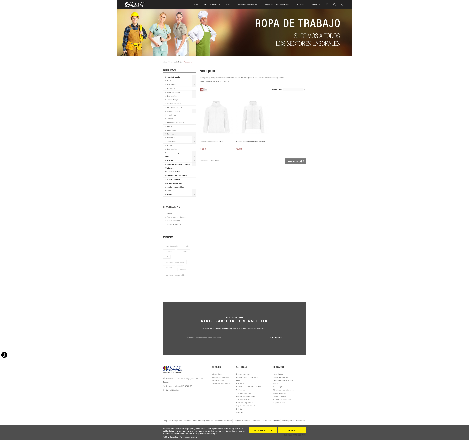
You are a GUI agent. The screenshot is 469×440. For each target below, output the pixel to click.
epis (187, 246)
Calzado (169, 160)
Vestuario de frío (174, 103)
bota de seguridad (173, 183)
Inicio (165, 62)
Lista (206, 89)
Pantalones (171, 81)
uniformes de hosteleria (176, 175)
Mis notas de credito (221, 377)
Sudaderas (171, 130)
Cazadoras (171, 85)
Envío (169, 213)
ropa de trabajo (172, 246)
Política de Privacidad (282, 399)
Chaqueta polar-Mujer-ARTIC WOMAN (250, 141)
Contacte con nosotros (283, 380)
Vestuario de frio (172, 172)
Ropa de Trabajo (171, 420)
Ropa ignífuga (173, 96)
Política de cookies (171, 437)
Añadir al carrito (210, 152)
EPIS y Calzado (185, 420)
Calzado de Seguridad (271, 420)
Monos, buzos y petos (176, 122)
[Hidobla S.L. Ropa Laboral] (135, 4)
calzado (169, 268)
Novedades (278, 374)
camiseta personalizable (175, 275)
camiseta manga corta (175, 262)
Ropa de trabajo (176, 62)
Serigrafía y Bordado (242, 420)
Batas (169, 126)
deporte (183, 270)
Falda (169, 145)
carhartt (169, 251)
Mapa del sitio (279, 402)
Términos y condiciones (176, 217)
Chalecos (171, 88)
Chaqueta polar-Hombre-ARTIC (212, 141)
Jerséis (170, 119)
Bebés (168, 191)
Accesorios (171, 141)
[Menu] (327, 4)
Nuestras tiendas (174, 224)
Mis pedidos (217, 374)
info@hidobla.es (173, 390)
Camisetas (171, 115)
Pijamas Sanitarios (174, 107)
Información (171, 207)
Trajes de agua (173, 100)
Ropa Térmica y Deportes (203, 420)
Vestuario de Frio (172, 179)
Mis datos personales (221, 383)
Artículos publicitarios (223, 420)
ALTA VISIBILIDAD (173, 92)
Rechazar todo (263, 430)
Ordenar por (276, 89)
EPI (167, 257)
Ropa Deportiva (288, 420)
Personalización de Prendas (177, 164)
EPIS (167, 157)
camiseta (183, 251)
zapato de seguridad (174, 187)
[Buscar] (334, 4)
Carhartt (169, 194)
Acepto (292, 430)
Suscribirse (276, 337)
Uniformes (171, 138)
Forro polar (171, 134)
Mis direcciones (219, 380)
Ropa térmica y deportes (176, 153)
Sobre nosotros (173, 221)
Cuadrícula (201, 89)
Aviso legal (277, 387)
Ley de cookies (279, 396)
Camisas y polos (174, 111)
